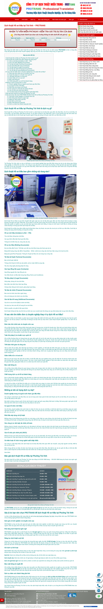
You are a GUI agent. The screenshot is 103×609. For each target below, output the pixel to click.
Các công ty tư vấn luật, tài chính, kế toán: (20, 88)
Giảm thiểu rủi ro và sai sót (16, 78)
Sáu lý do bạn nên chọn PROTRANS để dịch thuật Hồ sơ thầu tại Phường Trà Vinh (29, 95)
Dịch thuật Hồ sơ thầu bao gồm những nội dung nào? (21, 59)
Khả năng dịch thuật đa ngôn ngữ (17, 98)
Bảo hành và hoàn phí (59, 19)
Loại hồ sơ (44, 38)
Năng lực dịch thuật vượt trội (16, 99)
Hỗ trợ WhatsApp (98, 596)
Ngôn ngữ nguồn (15, 38)
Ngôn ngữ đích (30, 38)
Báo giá (71, 19)
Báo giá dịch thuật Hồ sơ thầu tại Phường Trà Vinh (20, 93)
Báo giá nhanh (98, 575)
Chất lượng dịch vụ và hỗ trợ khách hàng (19, 81)
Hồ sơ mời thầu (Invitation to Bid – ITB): (19, 61)
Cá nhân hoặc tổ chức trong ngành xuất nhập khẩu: (23, 92)
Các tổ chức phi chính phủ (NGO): (17, 90)
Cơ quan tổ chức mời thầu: (15, 85)
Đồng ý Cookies (88, 606)
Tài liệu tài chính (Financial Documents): (19, 69)
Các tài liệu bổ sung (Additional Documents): (21, 70)
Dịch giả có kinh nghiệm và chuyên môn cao (20, 96)
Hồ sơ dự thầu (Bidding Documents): (18, 62)
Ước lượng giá (40, 44)
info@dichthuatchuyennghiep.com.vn (98, 580)
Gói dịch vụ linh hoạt (14, 101)
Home (17, 19)
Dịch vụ (33, 19)
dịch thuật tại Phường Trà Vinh (45, 516)
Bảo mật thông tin (43, 19)
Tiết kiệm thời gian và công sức (17, 76)
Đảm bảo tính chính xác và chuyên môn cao (20, 73)
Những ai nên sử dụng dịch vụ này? (15, 82)
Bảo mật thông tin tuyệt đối (16, 102)
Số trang (58, 38)
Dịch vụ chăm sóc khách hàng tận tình (19, 104)
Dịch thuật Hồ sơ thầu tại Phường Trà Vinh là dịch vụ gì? (21, 58)
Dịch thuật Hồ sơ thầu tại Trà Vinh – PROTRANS (24, 25)
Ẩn (33, 55)
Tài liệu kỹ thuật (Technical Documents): (19, 64)
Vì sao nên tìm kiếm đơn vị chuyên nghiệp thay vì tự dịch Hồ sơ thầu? (25, 72)
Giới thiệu (25, 19)
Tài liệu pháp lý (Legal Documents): (18, 67)
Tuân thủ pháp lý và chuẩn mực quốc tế (19, 75)
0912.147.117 (98, 585)
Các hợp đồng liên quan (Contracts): (18, 65)
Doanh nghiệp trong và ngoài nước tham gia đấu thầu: (23, 84)
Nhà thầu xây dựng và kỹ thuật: (17, 87)
